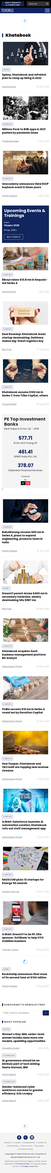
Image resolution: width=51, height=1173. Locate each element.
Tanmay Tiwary (10, 949)
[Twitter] (25, 1155)
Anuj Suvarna (9, 86)
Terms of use (26, 1164)
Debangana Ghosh (12, 666)
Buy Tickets (13, 236)
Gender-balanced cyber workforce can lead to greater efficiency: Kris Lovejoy (22, 1108)
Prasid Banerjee (10, 141)
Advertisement (29, 1161)
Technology (9, 1073)
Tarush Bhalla (9, 404)
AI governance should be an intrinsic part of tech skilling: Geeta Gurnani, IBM (21, 1082)
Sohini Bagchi (9, 1092)
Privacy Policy (13, 1164)
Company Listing (25, 1167)
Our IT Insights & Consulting (13, 3)
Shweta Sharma (10, 891)
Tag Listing (39, 1164)
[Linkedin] (32, 1155)
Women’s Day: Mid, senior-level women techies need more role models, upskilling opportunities (23, 1055)
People (6, 69)
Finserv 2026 (11, 225)
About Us (8, 1161)
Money (6, 588)
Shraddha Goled (10, 1066)
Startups (7, 124)
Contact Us (42, 1161)
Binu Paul (6, 349)
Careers (17, 1161)
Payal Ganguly (9, 195)
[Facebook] (19, 1155)
